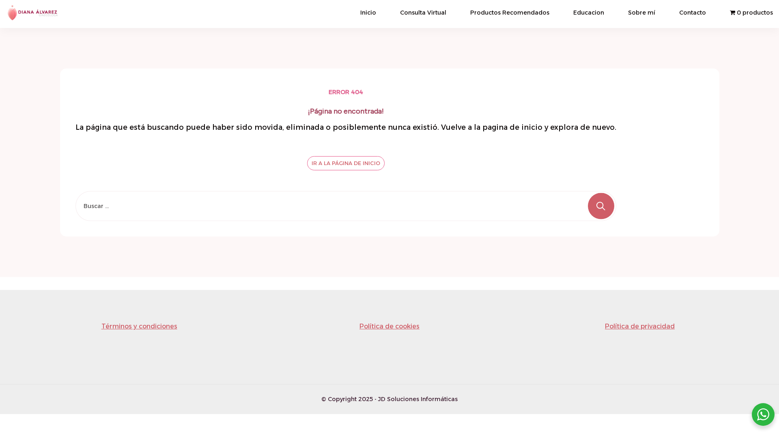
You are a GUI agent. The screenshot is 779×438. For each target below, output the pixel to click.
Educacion (588, 12)
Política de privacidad (640, 326)
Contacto (692, 12)
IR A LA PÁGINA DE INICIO (346, 163)
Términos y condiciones (139, 326)
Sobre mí (641, 12)
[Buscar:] (345, 206)
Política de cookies (389, 326)
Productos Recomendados (509, 12)
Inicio (368, 12)
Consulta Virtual (423, 12)
